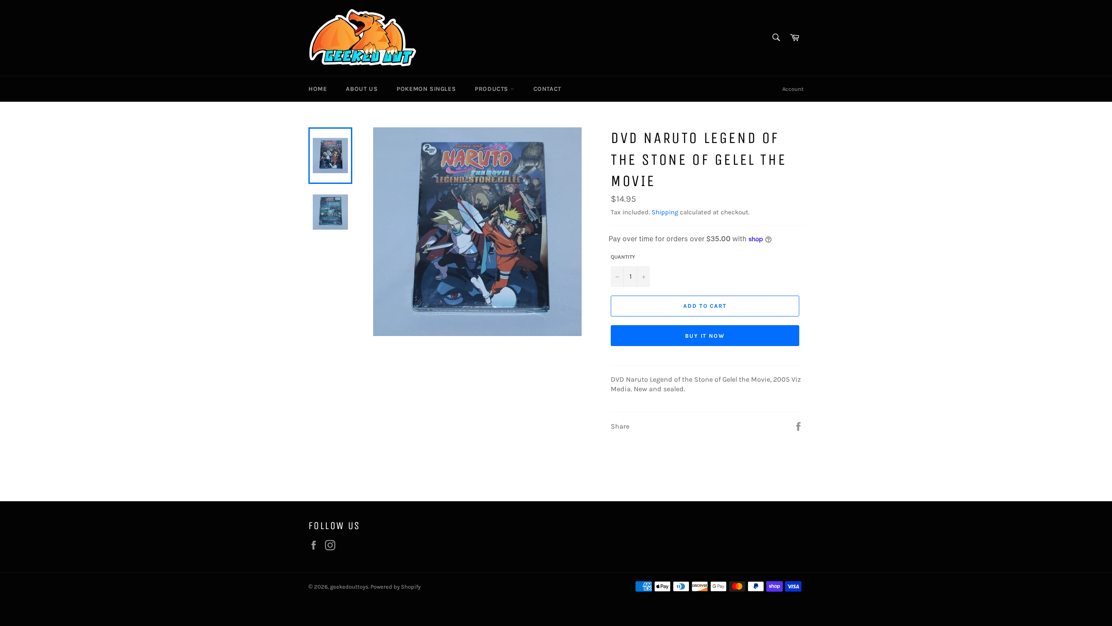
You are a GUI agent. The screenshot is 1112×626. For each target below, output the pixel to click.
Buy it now (705, 336)
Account (793, 89)
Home (317, 89)
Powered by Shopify (395, 586)
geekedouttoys (349, 586)
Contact (547, 89)
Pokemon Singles (426, 89)
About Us (361, 89)
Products (492, 89)
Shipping (665, 212)
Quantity (623, 257)
